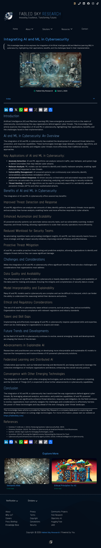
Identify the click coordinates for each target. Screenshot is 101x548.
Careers (9, 518)
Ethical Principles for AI (65, 485)
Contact (85, 29)
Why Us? (9, 515)
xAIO (53, 525)
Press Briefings (11, 521)
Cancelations (35, 521)
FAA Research (57, 515)
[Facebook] (88, 3)
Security (33, 525)
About (28, 29)
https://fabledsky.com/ (13, 415)
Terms (32, 515)
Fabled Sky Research (51, 532)
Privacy (33, 511)
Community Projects (59, 511)
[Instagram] (93, 3)
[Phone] (79, 3)
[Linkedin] (84, 3)
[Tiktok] (97, 3)
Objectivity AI (56, 518)
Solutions (46, 29)
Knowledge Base (12, 525)
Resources (66, 29)
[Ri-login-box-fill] (75, 3)
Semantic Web (13, 485)
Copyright (34, 518)
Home (15, 29)
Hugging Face (56, 521)
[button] (94, 99)
